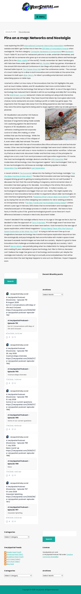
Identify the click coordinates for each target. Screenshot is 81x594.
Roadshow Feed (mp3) (15, 557)
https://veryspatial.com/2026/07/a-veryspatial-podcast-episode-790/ (21, 361)
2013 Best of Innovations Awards (55, 48)
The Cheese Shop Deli (32, 69)
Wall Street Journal (18, 95)
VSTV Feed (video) (13, 559)
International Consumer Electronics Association (43, 45)
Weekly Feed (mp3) (13, 552)
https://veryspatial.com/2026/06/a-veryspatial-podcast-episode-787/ (21, 499)
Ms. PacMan (45, 63)
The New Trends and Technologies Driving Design (45, 203)
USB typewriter (57, 159)
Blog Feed (10, 564)
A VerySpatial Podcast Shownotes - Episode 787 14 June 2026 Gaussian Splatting (17, 490)
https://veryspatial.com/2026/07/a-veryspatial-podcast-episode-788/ (21, 453)
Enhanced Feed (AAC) (14, 554)
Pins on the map (24, 32)
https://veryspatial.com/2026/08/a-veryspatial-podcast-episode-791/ (21, 312)
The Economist (26, 173)
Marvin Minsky (16, 246)
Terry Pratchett (38, 222)
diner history (29, 75)
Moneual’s (69, 51)
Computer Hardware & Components (46, 51)
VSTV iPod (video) (13, 562)
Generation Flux (10, 168)
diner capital (22, 60)
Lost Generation (38, 168)
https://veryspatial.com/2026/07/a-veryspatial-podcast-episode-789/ (21, 407)
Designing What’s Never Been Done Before (51, 197)
